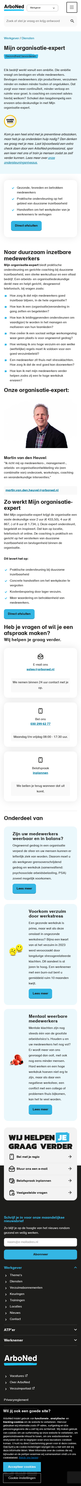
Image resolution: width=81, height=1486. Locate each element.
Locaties (16, 1306)
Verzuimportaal (20, 1388)
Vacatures (17, 1376)
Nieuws (15, 1313)
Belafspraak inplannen (34, 1181)
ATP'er (9, 1330)
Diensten (16, 1281)
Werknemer (13, 1340)
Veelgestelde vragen (32, 1192)
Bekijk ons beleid (28, 1458)
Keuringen (17, 1294)
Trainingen (17, 1300)
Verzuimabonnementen (26, 1287)
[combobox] (40, 21)
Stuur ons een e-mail (32, 1169)
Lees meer (26, 890)
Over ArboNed (20, 1382)
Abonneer (40, 1254)
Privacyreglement (16, 1400)
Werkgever (35, 8)
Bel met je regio (28, 1157)
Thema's (16, 1275)
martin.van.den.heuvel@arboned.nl (32, 490)
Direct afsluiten (26, 225)
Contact (15, 1319)
